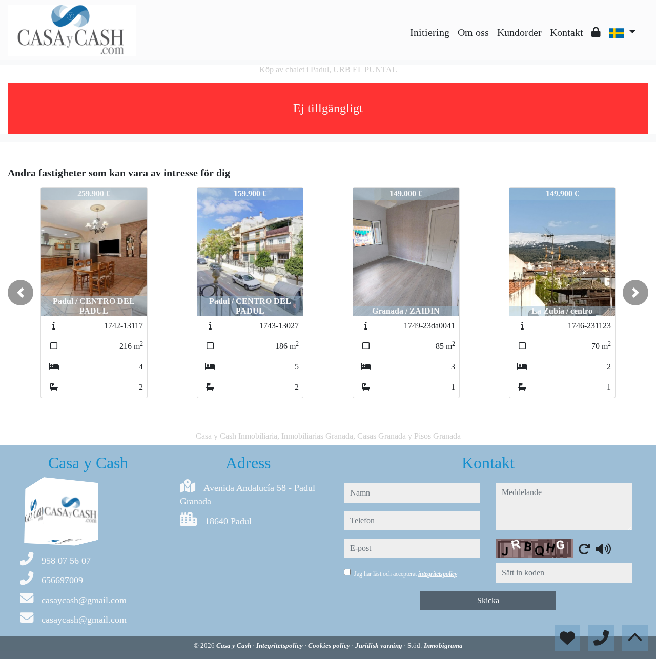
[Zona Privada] (596, 32)
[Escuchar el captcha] (603, 549)
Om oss (473, 32)
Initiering (429, 32)
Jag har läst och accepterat (405, 574)
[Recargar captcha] (584, 549)
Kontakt (566, 32)
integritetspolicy (437, 574)
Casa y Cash (234, 645)
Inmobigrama (443, 645)
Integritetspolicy (280, 645)
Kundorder (519, 32)
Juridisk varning (379, 645)
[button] (20, 292)
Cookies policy (330, 645)
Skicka (488, 600)
